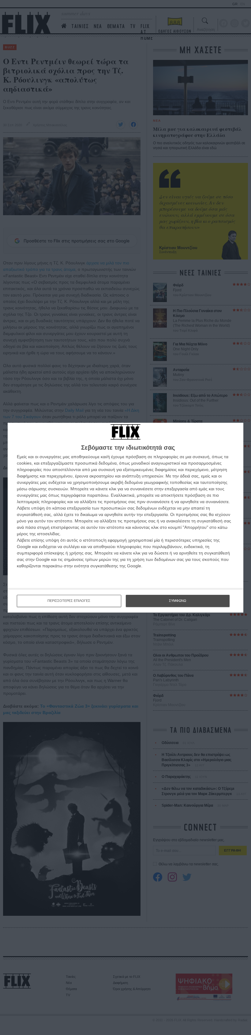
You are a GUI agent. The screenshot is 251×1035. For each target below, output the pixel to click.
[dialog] (125, 518)
